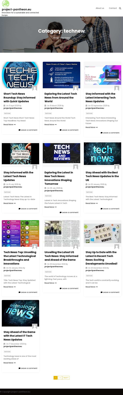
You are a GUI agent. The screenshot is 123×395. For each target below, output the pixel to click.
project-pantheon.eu (16, 9)
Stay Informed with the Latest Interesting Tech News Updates (101, 97)
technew (7, 113)
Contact (113, 8)
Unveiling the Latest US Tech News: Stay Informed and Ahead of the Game (61, 256)
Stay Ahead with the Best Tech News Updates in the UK (102, 176)
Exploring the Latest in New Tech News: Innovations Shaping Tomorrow (59, 178)
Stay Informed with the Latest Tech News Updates (18, 176)
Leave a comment (28, 130)
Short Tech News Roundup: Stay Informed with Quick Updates (19, 97)
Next (65, 378)
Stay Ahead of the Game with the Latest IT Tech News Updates (19, 335)
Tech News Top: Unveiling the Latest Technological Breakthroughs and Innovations (20, 257)
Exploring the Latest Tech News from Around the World (61, 97)
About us (100, 8)
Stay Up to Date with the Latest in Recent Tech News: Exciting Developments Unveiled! (101, 257)
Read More (8, 124)
